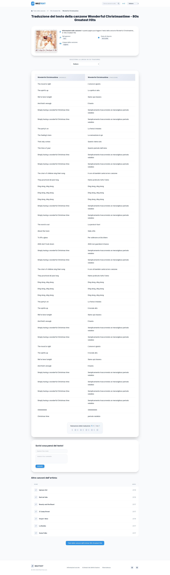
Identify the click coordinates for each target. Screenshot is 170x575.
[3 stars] (86, 429)
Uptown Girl (43, 490)
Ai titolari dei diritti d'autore (91, 567)
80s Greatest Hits (55, 11)
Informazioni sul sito (73, 567)
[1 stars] (75, 429)
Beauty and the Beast (46, 504)
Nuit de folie (43, 497)
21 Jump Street (44, 511)
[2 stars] (81, 429)
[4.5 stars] (94, 429)
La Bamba (42, 526)
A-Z (123, 3)
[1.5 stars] (78, 429)
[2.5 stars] (83, 429)
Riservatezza (106, 567)
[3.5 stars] (89, 429)
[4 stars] (92, 429)
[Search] (118, 3)
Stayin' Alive (43, 519)
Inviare (40, 466)
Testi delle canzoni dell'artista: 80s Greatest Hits (85, 543)
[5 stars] (97, 429)
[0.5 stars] (72, 429)
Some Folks (43, 533)
